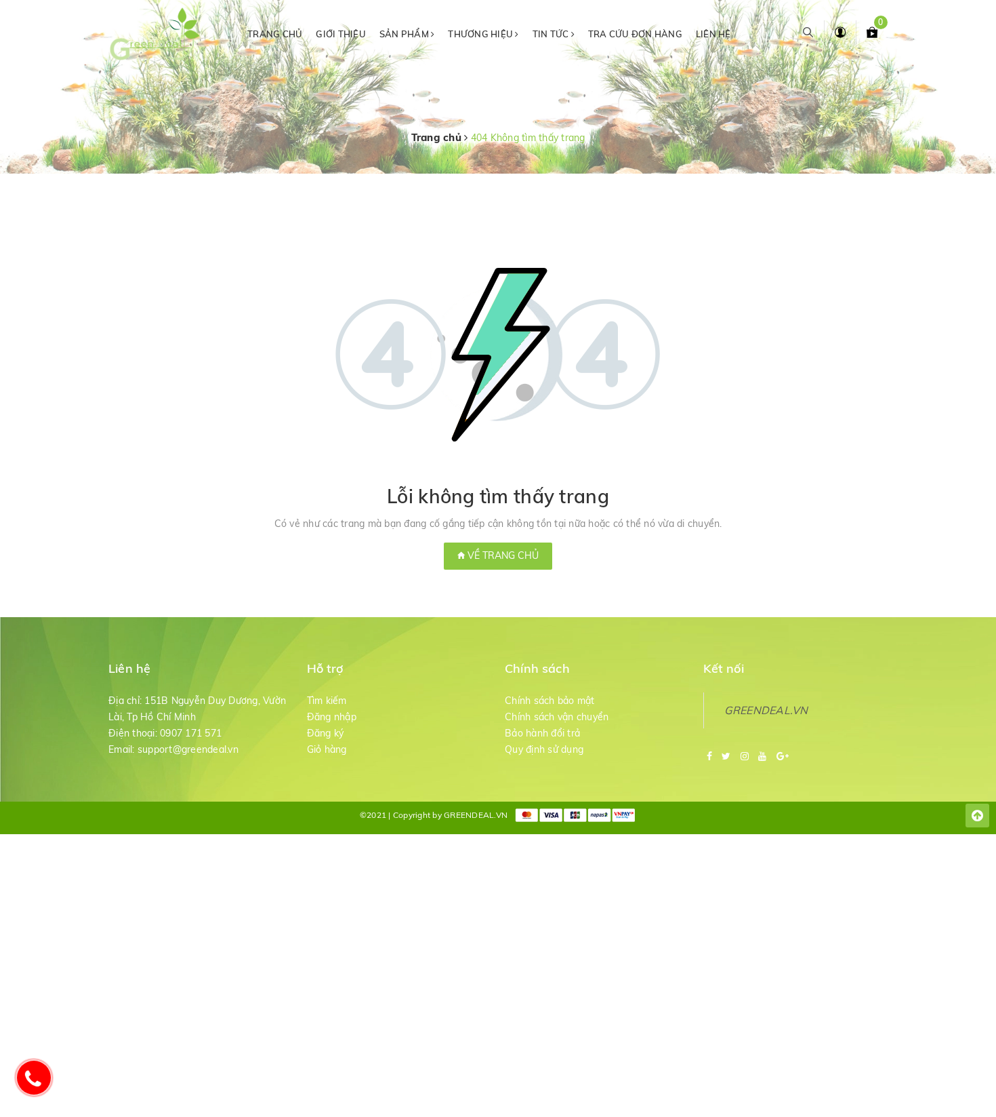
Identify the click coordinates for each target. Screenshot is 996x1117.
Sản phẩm (405, 33)
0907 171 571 (191, 733)
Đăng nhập (331, 717)
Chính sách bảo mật (550, 700)
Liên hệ (713, 33)
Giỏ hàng (327, 749)
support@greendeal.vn (188, 749)
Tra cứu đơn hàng (635, 33)
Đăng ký (325, 733)
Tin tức (552, 33)
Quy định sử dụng (544, 749)
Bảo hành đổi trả (542, 733)
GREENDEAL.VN (766, 710)
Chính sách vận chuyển (556, 717)
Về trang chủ (502, 555)
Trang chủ (274, 33)
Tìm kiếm (327, 700)
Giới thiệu (341, 33)
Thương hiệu (481, 33)
